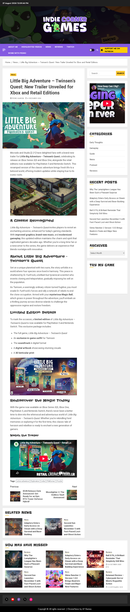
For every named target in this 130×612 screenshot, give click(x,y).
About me (13, 47)
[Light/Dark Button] (91, 50)
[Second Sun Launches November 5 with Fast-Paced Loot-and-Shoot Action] (53, 526)
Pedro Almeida (18, 98)
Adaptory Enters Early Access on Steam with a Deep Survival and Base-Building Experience (33, 530)
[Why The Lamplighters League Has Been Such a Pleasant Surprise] (13, 559)
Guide (92, 154)
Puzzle (59, 481)
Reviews (59, 47)
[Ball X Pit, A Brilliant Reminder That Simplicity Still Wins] (95, 559)
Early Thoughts (96, 142)
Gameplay (94, 148)
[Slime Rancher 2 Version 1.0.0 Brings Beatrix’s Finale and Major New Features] (54, 579)
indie (43, 481)
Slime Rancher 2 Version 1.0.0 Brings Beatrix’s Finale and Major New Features (106, 231)
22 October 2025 (114, 565)
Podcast (93, 165)
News (48, 47)
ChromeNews (73, 609)
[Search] (97, 50)
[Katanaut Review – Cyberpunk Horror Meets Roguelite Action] (95, 579)
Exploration (35, 481)
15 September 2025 (115, 587)
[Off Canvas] (4, 50)
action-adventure (23, 481)
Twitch (70, 47)
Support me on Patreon (112, 50)
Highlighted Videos (31, 47)
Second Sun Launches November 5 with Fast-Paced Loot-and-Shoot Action (72, 529)
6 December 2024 (34, 98)
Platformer (51, 481)
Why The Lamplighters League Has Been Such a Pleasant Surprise (32, 561)
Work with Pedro (17, 53)
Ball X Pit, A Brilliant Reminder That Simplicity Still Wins (115, 558)
